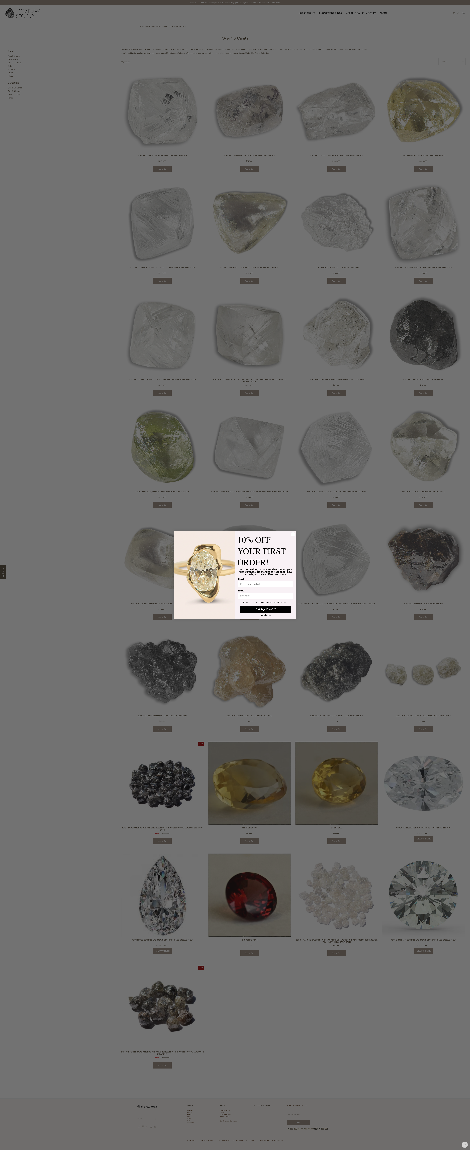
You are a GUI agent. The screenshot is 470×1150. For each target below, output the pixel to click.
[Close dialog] (293, 534)
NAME (241, 591)
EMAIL (241, 579)
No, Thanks (266, 615)
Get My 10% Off (266, 609)
